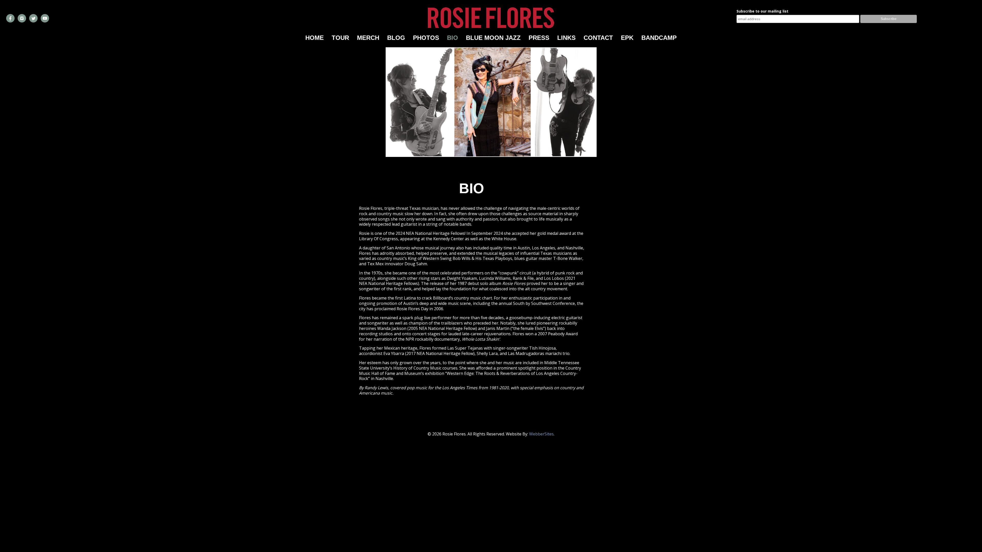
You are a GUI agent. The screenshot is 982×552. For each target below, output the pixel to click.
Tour (340, 37)
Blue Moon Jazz (493, 37)
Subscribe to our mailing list (762, 11)
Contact (598, 37)
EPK (627, 37)
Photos (426, 37)
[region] (491, 102)
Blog (396, 37)
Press (539, 37)
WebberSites (541, 434)
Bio (452, 37)
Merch (368, 37)
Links (566, 37)
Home (314, 37)
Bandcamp (659, 37)
